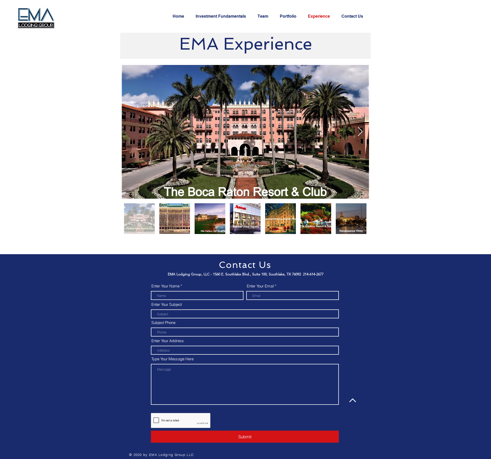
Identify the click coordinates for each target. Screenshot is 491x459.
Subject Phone (163, 322)
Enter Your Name (165, 286)
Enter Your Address (167, 341)
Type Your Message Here (172, 359)
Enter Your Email (260, 286)
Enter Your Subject (166, 304)
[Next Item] (360, 132)
